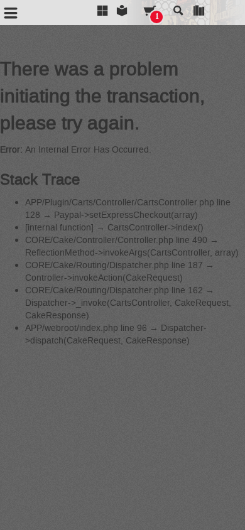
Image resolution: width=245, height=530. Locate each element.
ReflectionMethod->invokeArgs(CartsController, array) (132, 253)
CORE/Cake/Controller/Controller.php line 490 (116, 240)
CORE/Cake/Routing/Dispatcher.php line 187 (114, 265)
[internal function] (59, 228)
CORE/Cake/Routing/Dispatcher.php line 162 (114, 290)
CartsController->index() (155, 228)
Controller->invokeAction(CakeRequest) (104, 278)
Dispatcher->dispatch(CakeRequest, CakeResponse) (116, 334)
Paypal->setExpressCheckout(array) (126, 215)
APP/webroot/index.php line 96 (86, 328)
